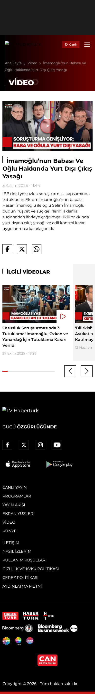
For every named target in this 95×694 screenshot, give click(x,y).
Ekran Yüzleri (18, 513)
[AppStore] (18, 464)
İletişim (10, 542)
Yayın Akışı (13, 505)
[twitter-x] (24, 445)
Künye (9, 531)
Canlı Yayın (14, 487)
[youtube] (57, 445)
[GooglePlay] (59, 464)
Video (33, 63)
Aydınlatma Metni (22, 586)
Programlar (16, 496)
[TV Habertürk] (23, 44)
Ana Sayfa (14, 63)
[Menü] (87, 44)
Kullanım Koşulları (24, 560)
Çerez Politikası (20, 577)
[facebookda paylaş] (7, 249)
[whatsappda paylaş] (36, 249)
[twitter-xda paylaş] (22, 249)
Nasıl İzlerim (16, 551)
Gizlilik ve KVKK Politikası (30, 569)
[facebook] (7, 445)
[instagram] (40, 445)
